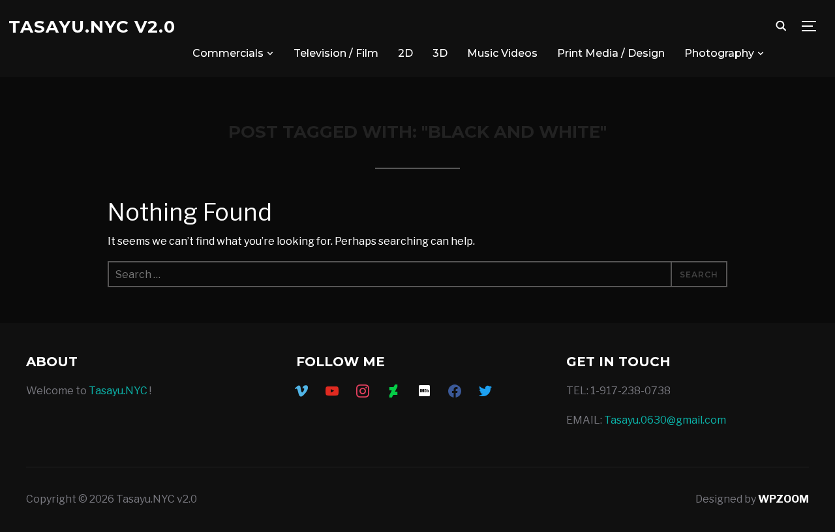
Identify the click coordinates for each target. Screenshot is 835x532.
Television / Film (336, 53)
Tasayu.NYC (118, 390)
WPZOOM (783, 499)
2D (405, 53)
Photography (719, 53)
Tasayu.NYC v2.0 (91, 26)
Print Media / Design (611, 53)
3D (440, 53)
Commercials (228, 53)
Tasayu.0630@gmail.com (665, 420)
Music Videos (502, 53)
